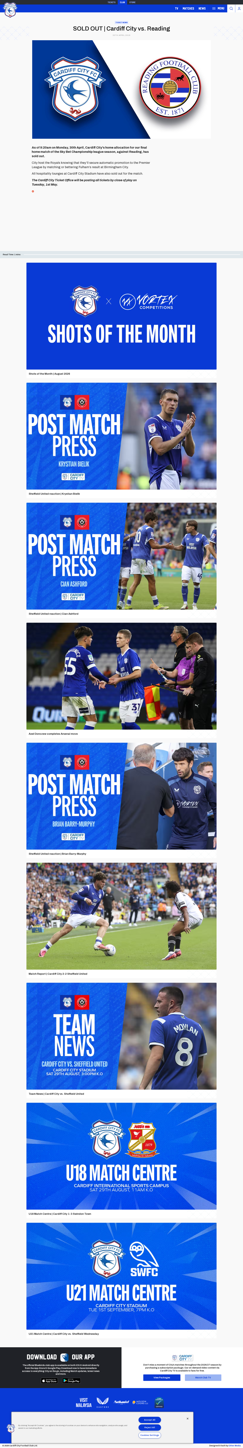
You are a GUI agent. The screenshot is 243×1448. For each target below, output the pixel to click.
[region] (102, 1427)
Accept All (149, 1420)
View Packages (162, 1377)
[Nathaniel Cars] (121, 1402)
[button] (10, 1428)
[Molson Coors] (140, 1402)
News (202, 8)
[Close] (187, 1419)
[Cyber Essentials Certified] (159, 1402)
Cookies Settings (149, 1435)
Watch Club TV (203, 1377)
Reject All (149, 1427)
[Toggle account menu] (239, 8)
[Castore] (102, 1402)
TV (176, 8)
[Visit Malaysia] (84, 1402)
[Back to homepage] (10, 9)
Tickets (111, 2)
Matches (188, 8)
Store (132, 2)
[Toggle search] (231, 8)
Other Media (235, 1446)
